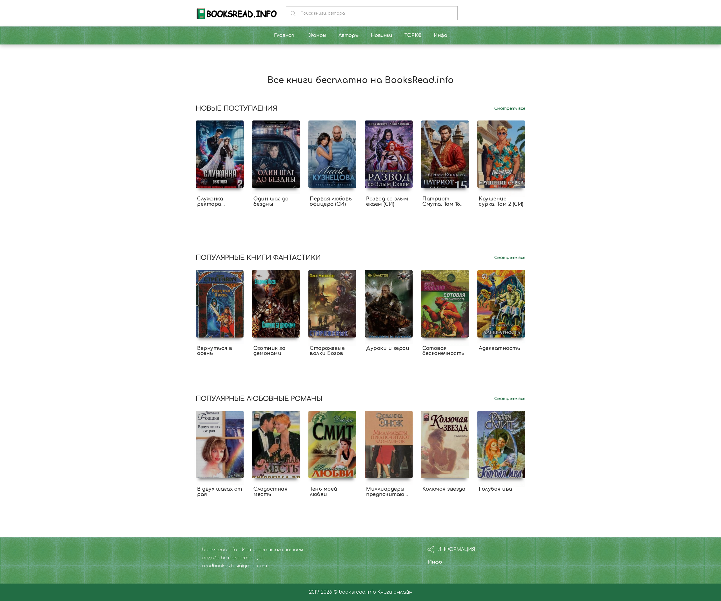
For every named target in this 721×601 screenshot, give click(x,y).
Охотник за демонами (269, 351)
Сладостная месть (270, 491)
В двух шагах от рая (219, 491)
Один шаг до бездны (271, 201)
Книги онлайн (394, 592)
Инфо (435, 562)
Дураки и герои (387, 348)
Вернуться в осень (214, 351)
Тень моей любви (323, 491)
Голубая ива (495, 489)
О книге (219, 209)
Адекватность (499, 348)
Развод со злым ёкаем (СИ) (387, 201)
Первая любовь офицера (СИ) (331, 201)
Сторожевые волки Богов (327, 351)
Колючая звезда (443, 489)
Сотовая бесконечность (443, 351)
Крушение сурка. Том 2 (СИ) (501, 201)
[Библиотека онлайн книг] (236, 13)
